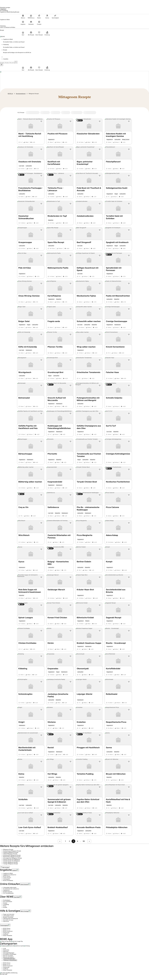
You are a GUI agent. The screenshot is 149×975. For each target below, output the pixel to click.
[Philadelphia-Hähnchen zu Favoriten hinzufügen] (129, 815)
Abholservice (6, 890)
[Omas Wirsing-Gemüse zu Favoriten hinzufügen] (41, 283)
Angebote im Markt (8, 873)
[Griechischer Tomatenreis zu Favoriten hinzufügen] (100, 360)
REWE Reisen (6, 928)
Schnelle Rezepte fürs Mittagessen (11, 861)
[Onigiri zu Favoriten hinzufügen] (41, 710)
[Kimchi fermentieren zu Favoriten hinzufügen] (129, 334)
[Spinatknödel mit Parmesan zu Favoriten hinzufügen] (129, 255)
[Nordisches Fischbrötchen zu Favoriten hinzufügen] (129, 469)
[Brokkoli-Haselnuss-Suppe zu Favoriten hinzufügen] (100, 631)
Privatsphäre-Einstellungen (9, 954)
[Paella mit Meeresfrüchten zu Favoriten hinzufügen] (129, 283)
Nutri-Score (6, 921)
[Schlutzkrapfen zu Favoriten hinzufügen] (41, 682)
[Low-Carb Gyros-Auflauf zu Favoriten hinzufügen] (41, 815)
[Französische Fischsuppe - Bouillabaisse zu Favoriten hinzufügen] (41, 176)
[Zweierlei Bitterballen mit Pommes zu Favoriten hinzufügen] (70, 523)
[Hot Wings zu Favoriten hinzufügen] (70, 761)
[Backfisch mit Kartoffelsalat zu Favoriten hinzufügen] (70, 149)
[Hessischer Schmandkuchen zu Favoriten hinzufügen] (41, 204)
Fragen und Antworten (8, 914)
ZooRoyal (5, 934)
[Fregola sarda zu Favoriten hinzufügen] (70, 309)
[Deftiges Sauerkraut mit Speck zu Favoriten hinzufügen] (100, 255)
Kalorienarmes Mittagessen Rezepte (12, 855)
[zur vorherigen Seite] (60, 841)
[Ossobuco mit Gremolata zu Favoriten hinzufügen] (41, 149)
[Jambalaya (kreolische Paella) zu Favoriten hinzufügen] (70, 682)
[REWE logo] (2, 36)
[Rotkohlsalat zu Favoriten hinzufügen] (129, 682)
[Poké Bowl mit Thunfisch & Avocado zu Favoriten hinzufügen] (100, 176)
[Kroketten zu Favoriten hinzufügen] (100, 710)
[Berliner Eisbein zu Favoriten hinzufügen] (100, 549)
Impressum (5, 951)
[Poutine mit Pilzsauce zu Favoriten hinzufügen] (70, 121)
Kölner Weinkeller (7, 935)
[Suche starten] (15, 62)
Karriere (5, 903)
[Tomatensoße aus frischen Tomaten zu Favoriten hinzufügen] (100, 441)
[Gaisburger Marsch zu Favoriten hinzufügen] (70, 577)
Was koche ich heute (8, 920)
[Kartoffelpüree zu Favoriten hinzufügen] (70, 283)
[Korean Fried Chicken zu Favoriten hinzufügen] (70, 605)
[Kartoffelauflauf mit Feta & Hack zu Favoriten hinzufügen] (129, 787)
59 (84, 841)
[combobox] (7, 62)
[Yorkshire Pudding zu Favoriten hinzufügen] (100, 761)
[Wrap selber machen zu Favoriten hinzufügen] (100, 334)
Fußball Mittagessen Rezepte (10, 853)
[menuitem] (23, 16)
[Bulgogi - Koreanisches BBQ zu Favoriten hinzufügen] (70, 549)
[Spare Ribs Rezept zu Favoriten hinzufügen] (70, 230)
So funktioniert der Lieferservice (11, 889)
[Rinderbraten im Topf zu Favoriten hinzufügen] (70, 204)
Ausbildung (6, 904)
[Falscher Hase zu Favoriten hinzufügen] (129, 360)
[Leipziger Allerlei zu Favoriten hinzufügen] (100, 682)
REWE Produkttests (8, 880)
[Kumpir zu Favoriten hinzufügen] (129, 549)
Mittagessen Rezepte (8, 849)
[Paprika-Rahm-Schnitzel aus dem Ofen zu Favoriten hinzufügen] (100, 787)
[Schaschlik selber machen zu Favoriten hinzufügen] (100, 309)
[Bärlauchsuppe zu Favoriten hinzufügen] (41, 441)
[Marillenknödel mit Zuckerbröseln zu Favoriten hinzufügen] (41, 735)
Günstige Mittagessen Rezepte (10, 863)
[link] (76, 41)
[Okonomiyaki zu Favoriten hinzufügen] (100, 656)
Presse (4, 905)
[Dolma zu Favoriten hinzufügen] (41, 761)
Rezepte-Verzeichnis (8, 917)
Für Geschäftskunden (8, 893)
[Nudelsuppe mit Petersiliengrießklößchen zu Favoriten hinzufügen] (70, 413)
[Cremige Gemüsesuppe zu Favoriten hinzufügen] (129, 309)
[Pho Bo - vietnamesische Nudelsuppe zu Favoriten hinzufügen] (100, 495)
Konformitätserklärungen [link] (9, 958)
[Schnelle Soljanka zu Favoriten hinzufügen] (129, 385)
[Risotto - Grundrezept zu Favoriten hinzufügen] (129, 631)
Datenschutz (6, 950)
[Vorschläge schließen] (1, 64)
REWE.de (10, 93)
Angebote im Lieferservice (9, 874)
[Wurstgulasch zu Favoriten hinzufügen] (41, 360)
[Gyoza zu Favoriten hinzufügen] (41, 549)
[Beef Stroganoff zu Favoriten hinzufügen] (100, 230)
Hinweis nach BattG (8, 955)
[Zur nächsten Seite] (89, 841)
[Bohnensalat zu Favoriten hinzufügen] (41, 385)
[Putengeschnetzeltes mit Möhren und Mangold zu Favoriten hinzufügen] (100, 385)
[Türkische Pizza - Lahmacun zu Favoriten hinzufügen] (70, 176)
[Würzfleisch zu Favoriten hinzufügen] (41, 523)
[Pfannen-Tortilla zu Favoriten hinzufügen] (70, 334)
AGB (4, 948)
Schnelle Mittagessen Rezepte (10, 862)
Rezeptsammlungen (21, 93)
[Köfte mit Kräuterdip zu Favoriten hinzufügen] (41, 334)
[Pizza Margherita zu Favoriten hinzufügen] (100, 523)
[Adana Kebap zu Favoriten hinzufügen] (129, 523)
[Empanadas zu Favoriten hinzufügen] (70, 656)
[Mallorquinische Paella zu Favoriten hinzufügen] (70, 255)
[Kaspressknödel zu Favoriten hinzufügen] (70, 469)
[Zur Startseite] (5, 2)
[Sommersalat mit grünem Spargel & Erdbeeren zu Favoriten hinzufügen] (70, 787)
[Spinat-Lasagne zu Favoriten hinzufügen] (41, 605)
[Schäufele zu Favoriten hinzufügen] (41, 787)
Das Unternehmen (7, 901)
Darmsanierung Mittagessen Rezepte (12, 851)
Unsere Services (7, 877)
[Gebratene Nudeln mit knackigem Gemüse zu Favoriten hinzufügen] (129, 121)
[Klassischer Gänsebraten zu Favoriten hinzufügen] (100, 121)
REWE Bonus (6, 876)
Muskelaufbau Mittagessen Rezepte (11, 856)
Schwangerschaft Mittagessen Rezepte (12, 858)
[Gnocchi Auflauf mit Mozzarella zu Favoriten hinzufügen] (70, 385)
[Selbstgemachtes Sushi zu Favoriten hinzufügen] (129, 176)
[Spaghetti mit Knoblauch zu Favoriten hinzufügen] (129, 230)
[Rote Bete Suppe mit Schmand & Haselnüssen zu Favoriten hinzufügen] (41, 577)
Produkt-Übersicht (7, 891)
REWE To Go (6, 930)
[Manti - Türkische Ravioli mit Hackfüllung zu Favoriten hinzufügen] (41, 121)
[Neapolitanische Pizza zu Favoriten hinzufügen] (129, 710)
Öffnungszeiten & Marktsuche (10, 918)
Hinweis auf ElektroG (8, 957)
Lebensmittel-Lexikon (8, 915)
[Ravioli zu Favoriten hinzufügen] (70, 735)
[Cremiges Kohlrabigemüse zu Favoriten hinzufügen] (129, 441)
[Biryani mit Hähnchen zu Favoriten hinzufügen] (129, 761)
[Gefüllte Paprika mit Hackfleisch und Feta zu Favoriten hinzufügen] (41, 413)
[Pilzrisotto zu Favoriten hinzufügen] (70, 441)
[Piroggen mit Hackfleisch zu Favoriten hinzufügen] (100, 735)
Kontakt (5, 907)
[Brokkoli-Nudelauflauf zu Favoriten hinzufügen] (70, 815)
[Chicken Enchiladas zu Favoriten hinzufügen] (41, 631)
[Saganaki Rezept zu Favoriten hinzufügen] (129, 605)
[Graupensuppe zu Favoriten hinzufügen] (41, 230)
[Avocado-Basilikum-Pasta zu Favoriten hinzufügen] (100, 815)
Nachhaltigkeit (6, 900)
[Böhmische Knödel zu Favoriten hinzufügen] (100, 605)
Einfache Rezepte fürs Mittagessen (11, 859)
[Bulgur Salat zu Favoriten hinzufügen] (41, 309)
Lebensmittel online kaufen (9, 887)
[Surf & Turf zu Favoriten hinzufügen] (129, 413)
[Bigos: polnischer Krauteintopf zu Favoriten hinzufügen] (100, 149)
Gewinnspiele (6, 879)
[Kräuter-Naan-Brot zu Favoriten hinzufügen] (100, 577)
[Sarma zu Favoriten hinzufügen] (129, 735)
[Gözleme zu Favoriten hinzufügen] (70, 710)
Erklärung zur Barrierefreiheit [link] (10, 960)
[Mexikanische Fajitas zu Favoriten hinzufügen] (100, 283)
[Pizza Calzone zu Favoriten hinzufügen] (129, 495)
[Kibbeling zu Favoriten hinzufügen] (41, 656)
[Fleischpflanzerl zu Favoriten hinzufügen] (129, 149)
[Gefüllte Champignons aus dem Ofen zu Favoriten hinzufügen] (100, 413)
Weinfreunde (6, 932)
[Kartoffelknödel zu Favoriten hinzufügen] (129, 656)
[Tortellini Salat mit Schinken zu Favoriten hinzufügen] (129, 204)
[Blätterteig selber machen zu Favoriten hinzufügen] (41, 469)
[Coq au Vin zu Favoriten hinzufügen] (41, 495)
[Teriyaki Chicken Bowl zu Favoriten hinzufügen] (100, 469)
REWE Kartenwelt (7, 931)
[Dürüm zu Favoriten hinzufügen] (70, 631)
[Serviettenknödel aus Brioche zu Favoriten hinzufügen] (129, 577)
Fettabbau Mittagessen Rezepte (10, 852)
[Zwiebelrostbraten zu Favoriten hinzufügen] (100, 204)
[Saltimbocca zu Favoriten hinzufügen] (70, 495)
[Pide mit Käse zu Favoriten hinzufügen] (41, 255)
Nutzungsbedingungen (8, 952)
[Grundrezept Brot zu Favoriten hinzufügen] (70, 360)
